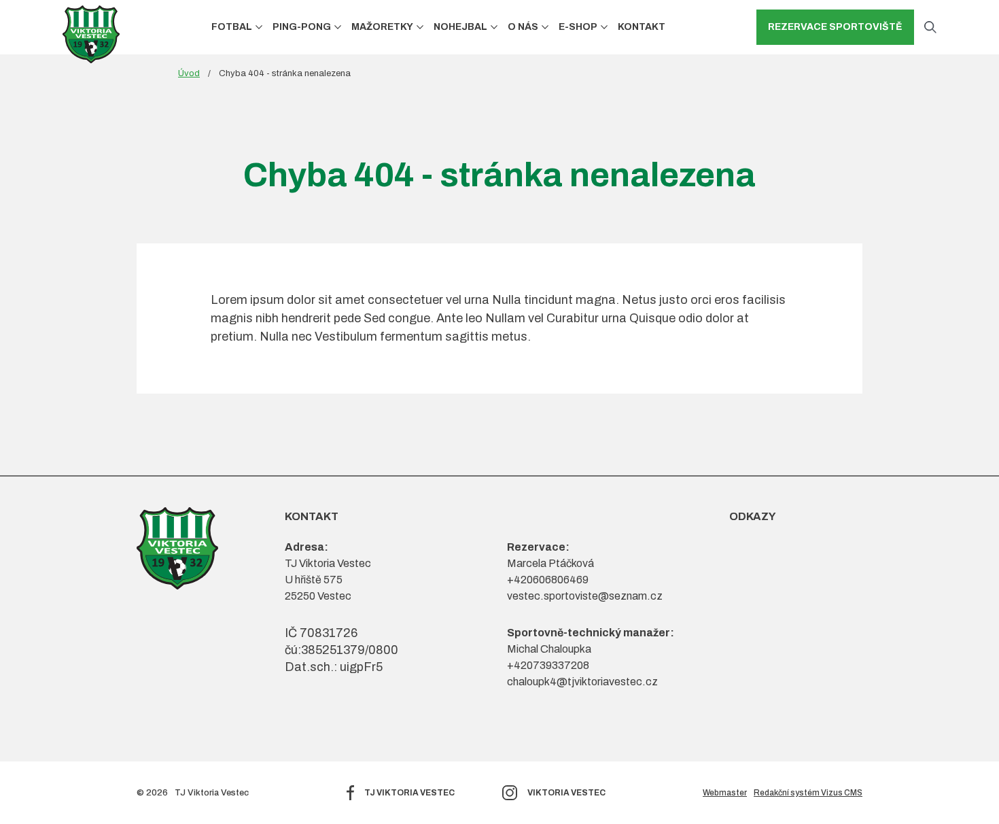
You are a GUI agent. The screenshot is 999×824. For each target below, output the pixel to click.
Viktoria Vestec (566, 792)
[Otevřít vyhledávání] (930, 27)
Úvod (189, 73)
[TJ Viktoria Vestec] (91, 34)
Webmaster (725, 792)
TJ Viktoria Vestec (409, 792)
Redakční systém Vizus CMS (808, 792)
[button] (259, 26)
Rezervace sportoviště (835, 27)
